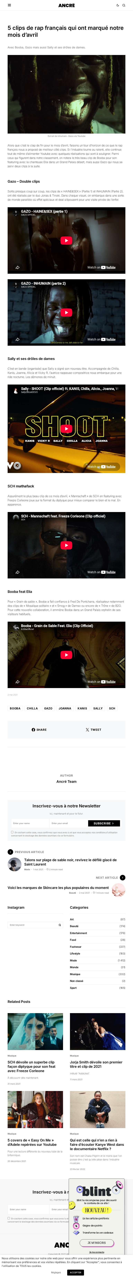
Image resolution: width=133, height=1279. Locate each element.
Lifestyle (75, 953)
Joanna (65, 708)
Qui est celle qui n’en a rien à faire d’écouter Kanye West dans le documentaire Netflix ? (97, 1144)
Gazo (48, 708)
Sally (98, 708)
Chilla (32, 708)
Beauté (72, 893)
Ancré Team (66, 781)
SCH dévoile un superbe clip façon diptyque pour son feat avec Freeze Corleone (31, 1066)
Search (60, 925)
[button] (9, 5)
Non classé (76, 981)
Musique (75, 974)
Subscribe (102, 823)
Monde (74, 967)
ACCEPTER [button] (75, 1272)
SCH (112, 708)
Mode (27, 869)
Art (72, 919)
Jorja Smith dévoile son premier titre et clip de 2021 (96, 1064)
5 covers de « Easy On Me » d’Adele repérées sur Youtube (32, 1142)
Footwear (75, 946)
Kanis (82, 708)
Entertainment (78, 933)
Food (73, 939)
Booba (15, 708)
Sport (73, 988)
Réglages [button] (56, 1272)
